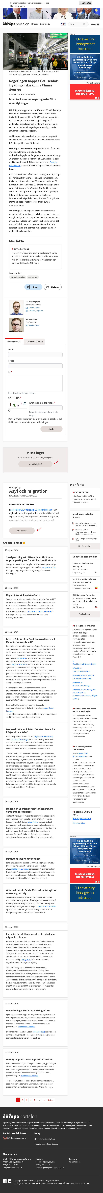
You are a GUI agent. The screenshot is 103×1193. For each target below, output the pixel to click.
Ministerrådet (79, 823)
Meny (93, 24)
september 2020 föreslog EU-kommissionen (31, 509)
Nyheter (34, 24)
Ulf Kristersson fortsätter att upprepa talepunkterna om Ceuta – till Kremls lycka (84, 598)
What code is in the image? (41, 402)
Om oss (55, 1144)
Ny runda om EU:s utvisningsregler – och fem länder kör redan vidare (85, 532)
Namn (11, 349)
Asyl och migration (18, 277)
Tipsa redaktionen (34, 341)
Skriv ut (55, 286)
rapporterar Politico (47, 906)
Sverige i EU (45, 24)
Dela (35, 286)
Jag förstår (85, 3)
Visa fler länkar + (85, 614)
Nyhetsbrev (39, 1139)
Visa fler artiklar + (85, 546)
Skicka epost (34, 307)
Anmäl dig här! (35, 464)
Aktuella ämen (49, 1139)
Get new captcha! (9, 411)
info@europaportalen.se (17, 1138)
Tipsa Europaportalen (42, 1144)
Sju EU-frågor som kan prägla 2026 (86, 540)
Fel (9, 372)
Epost (11, 360)
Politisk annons (93, 83)
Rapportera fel (14, 341)
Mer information (17, 6)
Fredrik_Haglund (36, 310)
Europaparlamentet (82, 818)
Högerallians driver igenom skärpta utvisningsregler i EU (86, 524)
